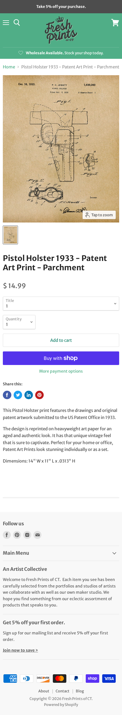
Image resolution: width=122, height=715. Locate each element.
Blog (80, 691)
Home (9, 66)
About (43, 691)
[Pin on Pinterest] (39, 395)
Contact (63, 691)
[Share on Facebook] (7, 395)
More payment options (61, 371)
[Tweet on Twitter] (18, 395)
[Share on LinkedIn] (28, 395)
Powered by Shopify (61, 704)
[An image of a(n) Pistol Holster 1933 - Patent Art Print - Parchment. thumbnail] (10, 235)
